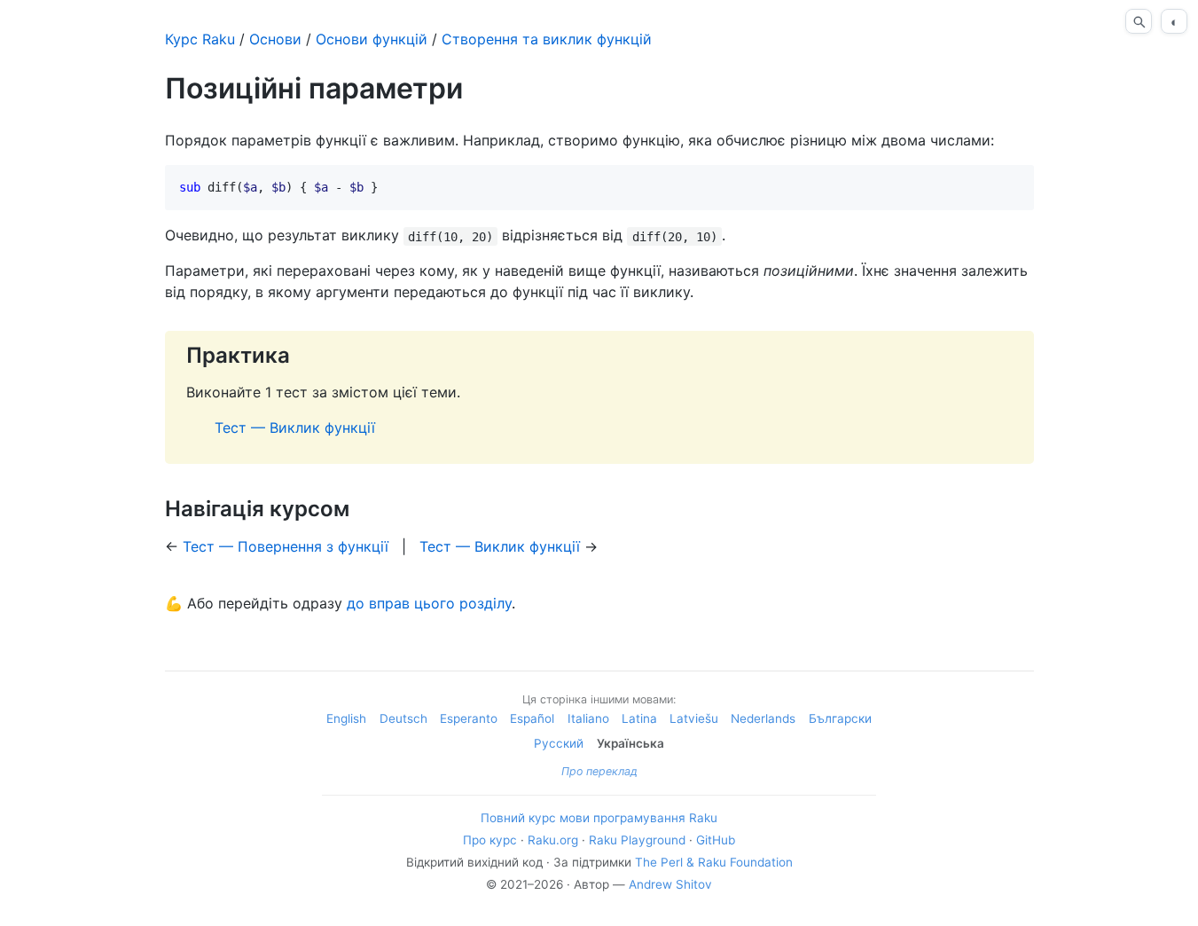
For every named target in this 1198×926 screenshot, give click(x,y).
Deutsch (403, 718)
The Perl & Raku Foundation (714, 862)
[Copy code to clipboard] (1013, 185)
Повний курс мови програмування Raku (599, 818)
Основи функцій (371, 39)
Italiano (588, 718)
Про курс (490, 840)
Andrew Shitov (670, 884)
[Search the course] (1138, 21)
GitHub (715, 840)
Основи (275, 39)
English (346, 718)
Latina (639, 718)
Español (532, 718)
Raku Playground (637, 840)
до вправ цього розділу (429, 603)
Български (840, 718)
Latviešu (693, 718)
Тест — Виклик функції (295, 427)
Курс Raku (200, 39)
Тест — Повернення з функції (285, 546)
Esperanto (468, 718)
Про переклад (599, 771)
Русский (558, 743)
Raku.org (553, 840)
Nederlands (763, 718)
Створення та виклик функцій (547, 39)
